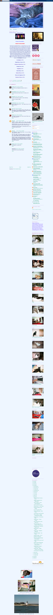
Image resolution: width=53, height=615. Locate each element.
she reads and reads (36, 198)
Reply (13, 100)
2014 (34, 481)
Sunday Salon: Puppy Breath (37, 192)
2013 (34, 482)
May (35, 495)
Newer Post (11, 167)
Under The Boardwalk (36, 152)
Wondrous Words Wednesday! (38, 542)
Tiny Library (35, 187)
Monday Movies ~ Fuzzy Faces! (39, 506)
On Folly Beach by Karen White (38, 550)
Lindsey (13, 86)
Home (11, 29)
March (35, 552)
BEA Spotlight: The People (37, 180)
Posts (34, 126)
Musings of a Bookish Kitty (37, 146)
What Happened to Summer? (37, 157)
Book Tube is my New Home (37, 190)
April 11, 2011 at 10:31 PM (17, 108)
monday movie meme (15, 81)
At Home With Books (36, 168)
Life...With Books (36, 200)
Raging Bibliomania (36, 203)
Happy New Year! (35, 159)
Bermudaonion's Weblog (37, 149)
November (35, 487)
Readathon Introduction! (37, 536)
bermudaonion (14, 91)
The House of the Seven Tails (26, 5)
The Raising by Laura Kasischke (39, 513)
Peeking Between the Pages (37, 144)
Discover (34, 182)
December (35, 486)
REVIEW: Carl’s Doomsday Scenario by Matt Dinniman (37, 137)
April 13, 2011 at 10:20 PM (20, 148)
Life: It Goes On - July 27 (36, 142)
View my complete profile (36, 209)
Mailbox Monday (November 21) (37, 199)
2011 (34, 485)
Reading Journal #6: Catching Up (38, 188)
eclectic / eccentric (36, 179)
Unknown (14, 80)
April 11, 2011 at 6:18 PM (19, 96)
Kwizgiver (13, 96)
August (35, 491)
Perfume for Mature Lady (36, 155)
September (36, 490)
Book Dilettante (35, 177)
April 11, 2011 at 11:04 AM (19, 86)
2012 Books (15, 29)
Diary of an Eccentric (36, 158)
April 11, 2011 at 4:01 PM (20, 91)
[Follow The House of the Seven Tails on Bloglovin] (36, 60)
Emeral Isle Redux (35, 194)
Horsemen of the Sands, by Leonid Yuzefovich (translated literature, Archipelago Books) (37, 173)
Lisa (12, 108)
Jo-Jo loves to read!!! (36, 183)
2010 (34, 556)
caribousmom (35, 181)
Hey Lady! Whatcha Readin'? (37, 154)
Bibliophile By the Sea (36, 156)
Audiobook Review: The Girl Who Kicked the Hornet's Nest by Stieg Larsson (38, 185)
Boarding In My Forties (37, 189)
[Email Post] (21, 80)
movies (20, 81)
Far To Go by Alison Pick (37, 509)
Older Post (29, 167)
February (35, 553)
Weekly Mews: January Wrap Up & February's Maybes (38, 147)
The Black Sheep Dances (37, 171)
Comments (35, 128)
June (35, 494)
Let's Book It (35, 196)
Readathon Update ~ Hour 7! (38, 535)
